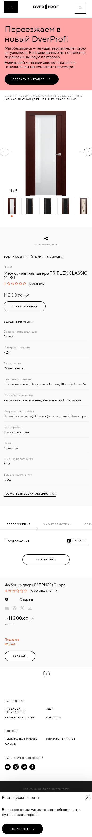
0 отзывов (37, 283)
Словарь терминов (61, 739)
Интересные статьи (20, 717)
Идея (50, 709)
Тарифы (10, 744)
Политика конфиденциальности (46, 788)
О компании (41, 591)
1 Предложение (24, 306)
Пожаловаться (46, 244)
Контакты (53, 717)
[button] (86, 152)
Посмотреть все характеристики (30, 493)
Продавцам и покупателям (15, 710)
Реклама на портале (21, 739)
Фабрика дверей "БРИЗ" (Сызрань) (34, 257)
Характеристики (57, 524)
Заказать (20, 656)
